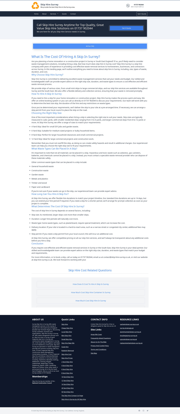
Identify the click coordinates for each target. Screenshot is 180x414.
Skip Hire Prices (67, 358)
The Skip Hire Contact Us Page (72, 396)
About (44, 14)
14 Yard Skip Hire (68, 384)
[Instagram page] (143, 411)
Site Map (94, 353)
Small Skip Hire (67, 339)
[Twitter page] (147, 411)
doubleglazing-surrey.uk (128, 336)
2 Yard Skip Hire (67, 362)
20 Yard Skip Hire (68, 388)
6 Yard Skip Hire (67, 369)
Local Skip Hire (67, 332)
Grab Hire (65, 347)
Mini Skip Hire (66, 336)
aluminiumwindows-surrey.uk (130, 332)
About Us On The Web (98, 342)
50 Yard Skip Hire (68, 392)
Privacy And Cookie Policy (100, 346)
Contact (73, 14)
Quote (64, 14)
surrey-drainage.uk (127, 328)
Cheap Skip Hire (67, 328)
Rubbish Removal (68, 351)
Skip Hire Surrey (49, 4)
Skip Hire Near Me (68, 343)
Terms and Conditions (98, 349)
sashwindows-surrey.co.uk (129, 324)
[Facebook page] (139, 411)
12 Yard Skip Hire (68, 381)
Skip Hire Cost (66, 354)
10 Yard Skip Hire (68, 377)
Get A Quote (142, 14)
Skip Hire (65, 324)
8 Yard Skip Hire (67, 373)
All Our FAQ (90, 46)
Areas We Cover (96, 334)
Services (53, 14)
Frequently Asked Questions (101, 338)
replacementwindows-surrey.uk (131, 343)
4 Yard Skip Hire (67, 366)
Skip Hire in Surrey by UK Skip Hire (74, 399)
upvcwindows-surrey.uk (128, 339)
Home (36, 14)
